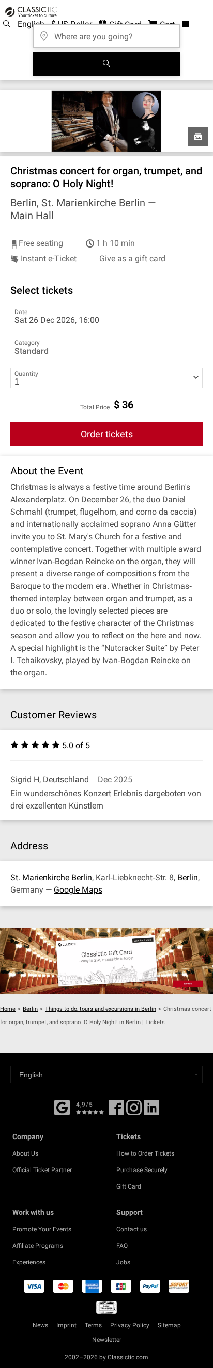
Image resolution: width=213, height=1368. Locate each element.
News (40, 1325)
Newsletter (106, 1339)
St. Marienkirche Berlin (51, 877)
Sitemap (169, 1325)
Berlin (187, 877)
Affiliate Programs (37, 1245)
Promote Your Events (41, 1229)
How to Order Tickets (145, 1153)
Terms (93, 1325)
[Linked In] (151, 1111)
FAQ (122, 1245)
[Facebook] (62, 1106)
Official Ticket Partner (42, 1170)
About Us (25, 1153)
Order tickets (107, 433)
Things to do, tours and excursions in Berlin (100, 1009)
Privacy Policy (129, 1325)
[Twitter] (134, 1111)
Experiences (28, 1262)
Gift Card (128, 1186)
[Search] (106, 64)
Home (8, 1009)
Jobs (123, 1262)
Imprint (66, 1325)
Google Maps (78, 890)
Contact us (131, 1229)
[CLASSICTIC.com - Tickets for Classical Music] (29, 12)
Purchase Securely (142, 1170)
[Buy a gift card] (106, 961)
